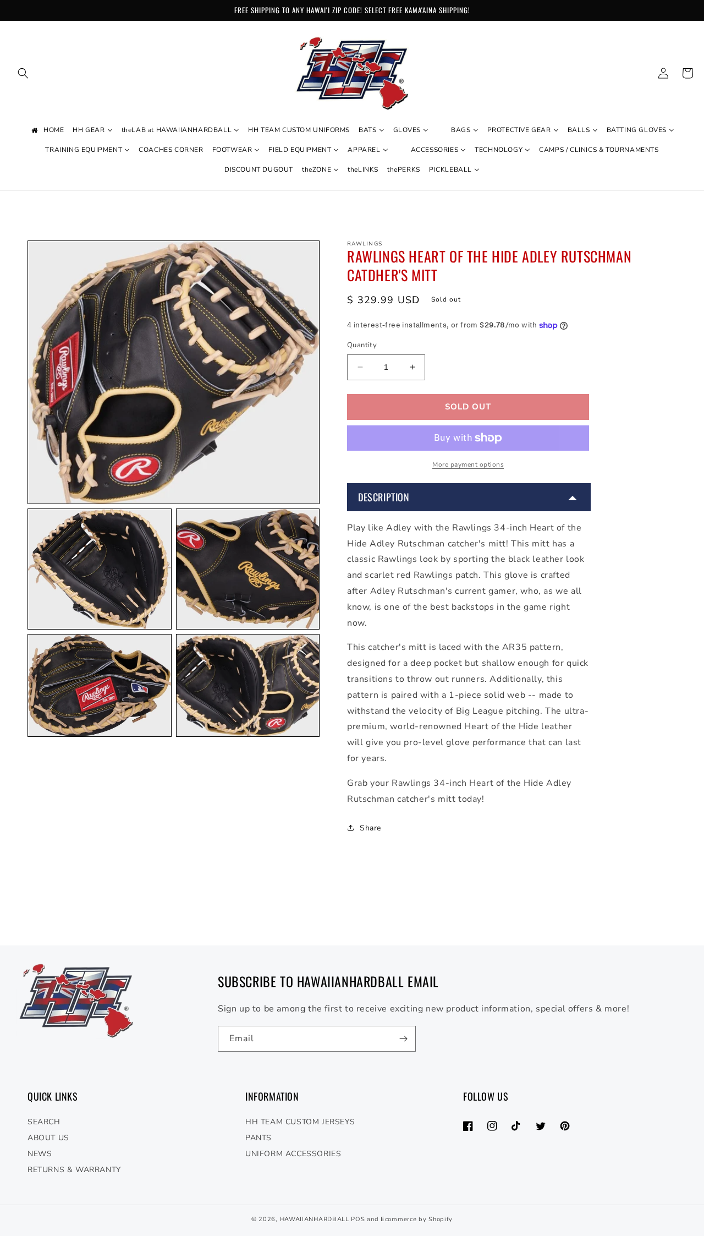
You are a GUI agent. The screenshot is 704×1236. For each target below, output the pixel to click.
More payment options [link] (468, 464)
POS (358, 1219)
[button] (23, 73)
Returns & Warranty (74, 1169)
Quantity (362, 345)
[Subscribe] (403, 1039)
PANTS (258, 1138)
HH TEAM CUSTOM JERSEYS (300, 1122)
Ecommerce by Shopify (417, 1219)
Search (44, 1122)
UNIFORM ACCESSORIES (293, 1154)
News (40, 1154)
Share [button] (370, 828)
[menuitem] (46, 130)
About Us (48, 1138)
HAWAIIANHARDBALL (314, 1219)
